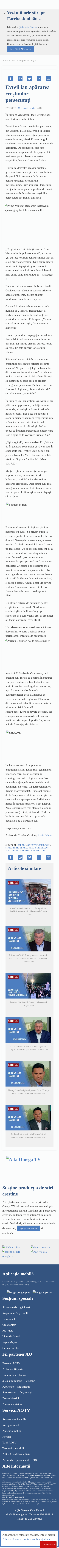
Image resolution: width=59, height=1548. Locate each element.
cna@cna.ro (38, 1504)
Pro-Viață (7, 1330)
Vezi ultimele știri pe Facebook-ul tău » (26, 15)
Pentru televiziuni (12, 1404)
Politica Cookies (11, 1539)
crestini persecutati (33, 850)
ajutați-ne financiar (28, 1228)
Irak (16, 848)
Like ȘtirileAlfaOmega (20, 49)
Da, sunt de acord (48, 1544)
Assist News (45, 835)
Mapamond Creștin (27, 60)
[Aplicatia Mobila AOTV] (42, 1292)
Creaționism (9, 1324)
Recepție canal (10, 1425)
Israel (22, 845)
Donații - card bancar (14, 1375)
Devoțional (8, 1318)
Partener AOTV (11, 1363)
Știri (13, 60)
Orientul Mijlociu (38, 845)
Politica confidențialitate (37, 1539)
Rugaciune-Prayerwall (15, 1313)
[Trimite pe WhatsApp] (20, 78)
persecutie (27, 848)
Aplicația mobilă (11, 1430)
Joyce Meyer (9, 1342)
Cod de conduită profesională (13, 1497)
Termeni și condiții (13, 1448)
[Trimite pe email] (48, 78)
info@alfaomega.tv (16, 1514)
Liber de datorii (11, 1336)
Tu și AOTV (9, 1442)
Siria (9, 848)
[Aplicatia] (18, 1292)
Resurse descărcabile (14, 1419)
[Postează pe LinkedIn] (39, 78)
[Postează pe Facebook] (10, 78)
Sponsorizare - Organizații (17, 1392)
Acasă (5, 60)
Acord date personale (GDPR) (19, 1460)
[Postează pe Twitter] (29, 78)
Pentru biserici (10, 1398)
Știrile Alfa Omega (28, 27)
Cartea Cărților (10, 1348)
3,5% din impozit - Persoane (18, 1380)
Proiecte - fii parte (12, 1369)
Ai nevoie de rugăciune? (16, 1307)
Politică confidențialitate (16, 1454)
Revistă (6, 1436)
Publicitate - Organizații (16, 1386)
